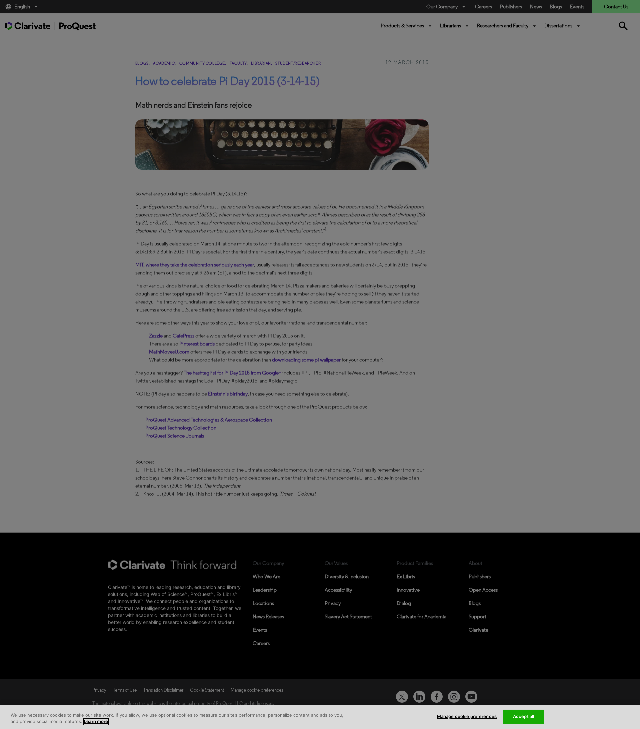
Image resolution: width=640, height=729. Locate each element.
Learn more (96, 721)
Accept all (523, 716)
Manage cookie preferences (467, 716)
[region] (320, 717)
